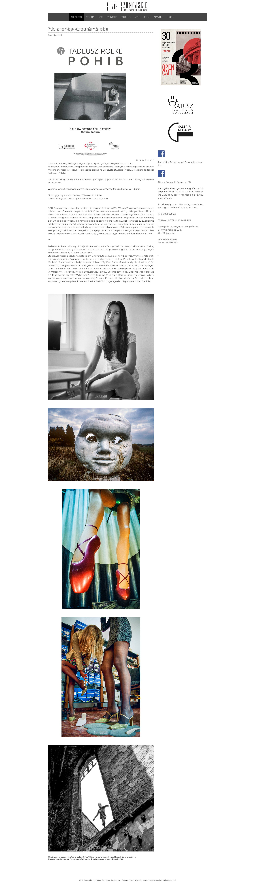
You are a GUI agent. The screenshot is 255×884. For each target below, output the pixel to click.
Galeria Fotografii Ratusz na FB (174, 182)
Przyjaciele (158, 17)
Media (137, 17)
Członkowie (112, 17)
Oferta (147, 17)
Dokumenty (126, 17)
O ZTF (101, 17)
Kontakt (171, 17)
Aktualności (76, 17)
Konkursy (90, 17)
